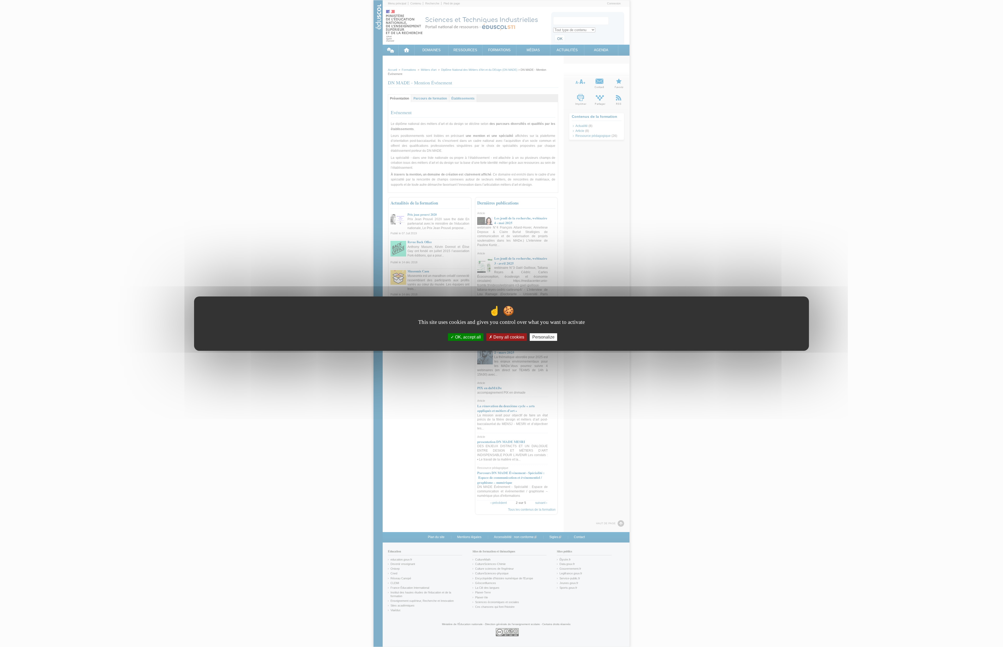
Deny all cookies (508, 337)
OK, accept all (467, 337)
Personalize (543, 337)
